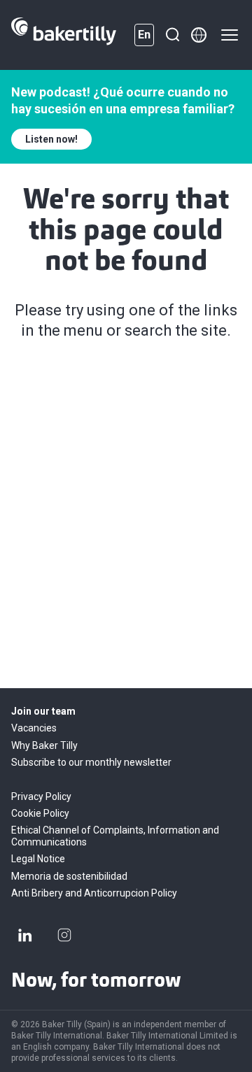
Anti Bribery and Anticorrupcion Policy (94, 893)
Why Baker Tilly (44, 745)
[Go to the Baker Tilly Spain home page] (63, 35)
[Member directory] (198, 35)
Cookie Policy (40, 813)
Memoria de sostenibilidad (69, 876)
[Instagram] (64, 935)
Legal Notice (38, 858)
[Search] (172, 35)
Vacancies (34, 728)
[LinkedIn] (25, 935)
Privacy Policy (41, 796)
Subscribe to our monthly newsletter (91, 762)
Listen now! (51, 139)
